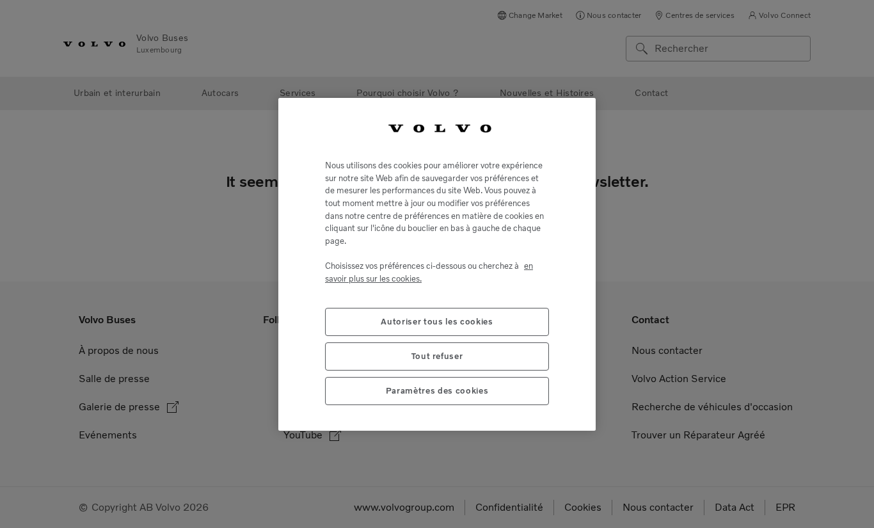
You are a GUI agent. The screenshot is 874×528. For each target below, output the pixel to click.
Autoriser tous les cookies (437, 321)
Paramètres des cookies (437, 390)
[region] (437, 264)
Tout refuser (437, 355)
